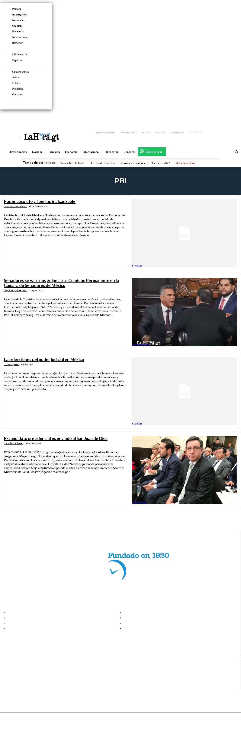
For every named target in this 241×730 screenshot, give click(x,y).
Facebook (17, 667)
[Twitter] (227, 117)
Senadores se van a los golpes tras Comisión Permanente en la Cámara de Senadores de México (61, 283)
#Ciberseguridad (185, 163)
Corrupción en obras (133, 163)
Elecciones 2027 (160, 163)
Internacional (19, 37)
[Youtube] (234, 117)
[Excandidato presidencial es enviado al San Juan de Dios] (184, 470)
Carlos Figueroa (11, 364)
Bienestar (17, 42)
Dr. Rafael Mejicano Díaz (15, 206)
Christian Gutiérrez (13, 443)
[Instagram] (214, 117)
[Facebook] (207, 117)
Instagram (17, 672)
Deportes (17, 60)
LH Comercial (19, 54)
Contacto (17, 94)
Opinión (17, 25)
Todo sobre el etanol (72, 163)
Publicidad (18, 88)
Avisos (15, 77)
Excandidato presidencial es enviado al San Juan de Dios (56, 438)
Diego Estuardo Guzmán (15, 290)
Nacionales (18, 20)
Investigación (19, 14)
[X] (6, 681)
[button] (236, 151)
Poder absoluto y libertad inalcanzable (40, 201)
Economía (18, 31)
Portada (16, 9)
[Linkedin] (220, 117)
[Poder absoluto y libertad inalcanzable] (184, 233)
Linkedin (16, 677)
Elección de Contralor (102, 163)
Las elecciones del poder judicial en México (44, 359)
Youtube (16, 686)
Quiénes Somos (20, 71)
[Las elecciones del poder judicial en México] (184, 391)
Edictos (16, 83)
